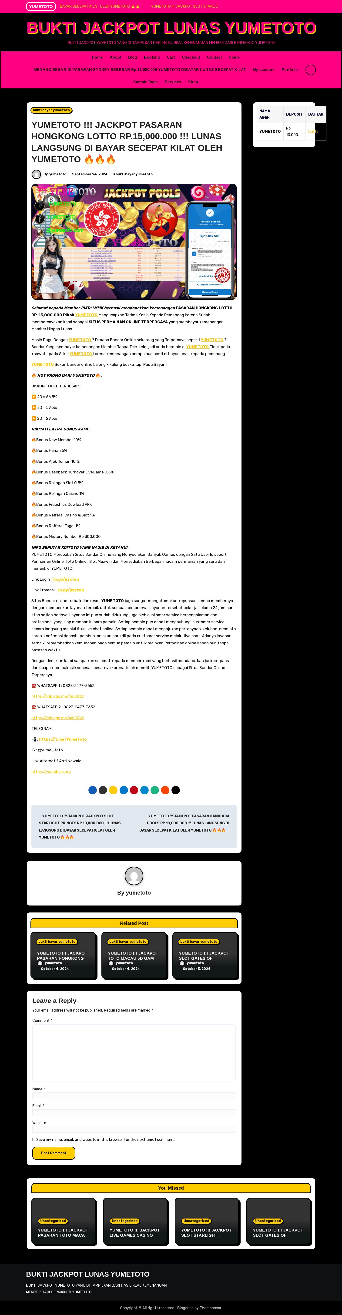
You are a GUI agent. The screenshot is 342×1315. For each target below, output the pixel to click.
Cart (171, 57)
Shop (193, 82)
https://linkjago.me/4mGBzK (57, 696)
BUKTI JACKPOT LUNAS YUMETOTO (171, 27)
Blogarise (185, 1308)
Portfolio (290, 70)
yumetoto (57, 174)
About (115, 57)
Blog (132, 57)
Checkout (191, 57)
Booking (152, 57)
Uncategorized (53, 1221)
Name (38, 1089)
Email (38, 1106)
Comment (42, 1020)
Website (39, 1123)
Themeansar (210, 1308)
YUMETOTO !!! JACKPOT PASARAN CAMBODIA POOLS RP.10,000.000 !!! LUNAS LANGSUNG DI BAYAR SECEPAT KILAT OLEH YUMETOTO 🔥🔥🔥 (184, 823)
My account (264, 70)
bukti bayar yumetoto (51, 110)
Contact (214, 57)
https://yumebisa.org (51, 771)
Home (97, 57)
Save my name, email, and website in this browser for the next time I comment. (105, 1139)
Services (173, 82)
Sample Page (145, 82)
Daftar (314, 131)
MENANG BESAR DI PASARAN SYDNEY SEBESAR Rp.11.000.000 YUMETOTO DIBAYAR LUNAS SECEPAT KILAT (140, 70)
